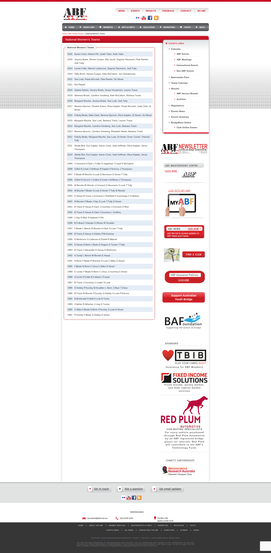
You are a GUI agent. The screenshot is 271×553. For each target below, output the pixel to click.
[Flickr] (137, 18)
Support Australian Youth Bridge (183, 297)
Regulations (177, 105)
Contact (186, 11)
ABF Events (183, 54)
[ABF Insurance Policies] (184, 288)
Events (135, 11)
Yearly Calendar (179, 83)
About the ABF (96, 525)
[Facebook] (150, 18)
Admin (196, 530)
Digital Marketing (158, 538)
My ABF (201, 11)
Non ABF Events (185, 71)
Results (151, 11)
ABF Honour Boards (76, 34)
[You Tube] (143, 18)
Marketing (163, 525)
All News (129, 530)
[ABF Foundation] (184, 339)
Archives (181, 99)
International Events (187, 65)
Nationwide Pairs (180, 77)
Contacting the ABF (148, 530)
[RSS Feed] (156, 18)
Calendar (176, 49)
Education (179, 525)
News (121, 11)
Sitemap (184, 530)
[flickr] (123, 497)
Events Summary (180, 117)
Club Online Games (187, 127)
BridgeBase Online (181, 122)
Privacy (136, 538)
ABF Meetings (184, 59)
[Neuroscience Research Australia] (178, 475)
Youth (193, 525)
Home (64, 34)
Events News (178, 111)
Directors (169, 530)
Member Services (117, 525)
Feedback (168, 11)
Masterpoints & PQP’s (141, 525)
